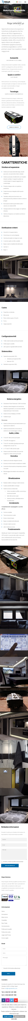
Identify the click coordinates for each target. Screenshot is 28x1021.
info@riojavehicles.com (11, 988)
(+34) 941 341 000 (10, 992)
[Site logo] (6, 2)
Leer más (14, 1019)
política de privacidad (18, 861)
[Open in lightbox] (14, 559)
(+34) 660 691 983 (10, 995)
